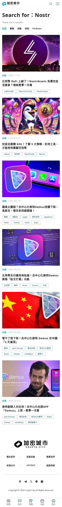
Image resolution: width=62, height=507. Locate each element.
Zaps (36, 222)
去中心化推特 (45, 348)
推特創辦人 (32, 422)
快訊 (27, 28)
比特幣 (7, 285)
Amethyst (29, 354)
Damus (17, 222)
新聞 (4, 28)
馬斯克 (15, 217)
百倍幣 (17, 154)
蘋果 (6, 217)
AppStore (48, 217)
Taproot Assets (25, 91)
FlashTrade (29, 154)
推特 (16, 285)
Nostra (42, 154)
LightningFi (9, 91)
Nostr (6, 222)
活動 (19, 28)
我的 (53, 504)
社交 (45, 285)
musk (27, 222)
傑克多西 (36, 217)
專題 (12, 28)
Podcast (37, 28)
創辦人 (40, 354)
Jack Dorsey (17, 348)
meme (7, 154)
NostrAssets (42, 91)
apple (25, 217)
